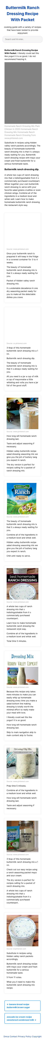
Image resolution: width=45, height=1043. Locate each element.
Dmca (6, 1036)
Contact (13, 1036)
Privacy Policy (24, 1036)
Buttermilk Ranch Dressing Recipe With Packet (22, 13)
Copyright (37, 1036)
